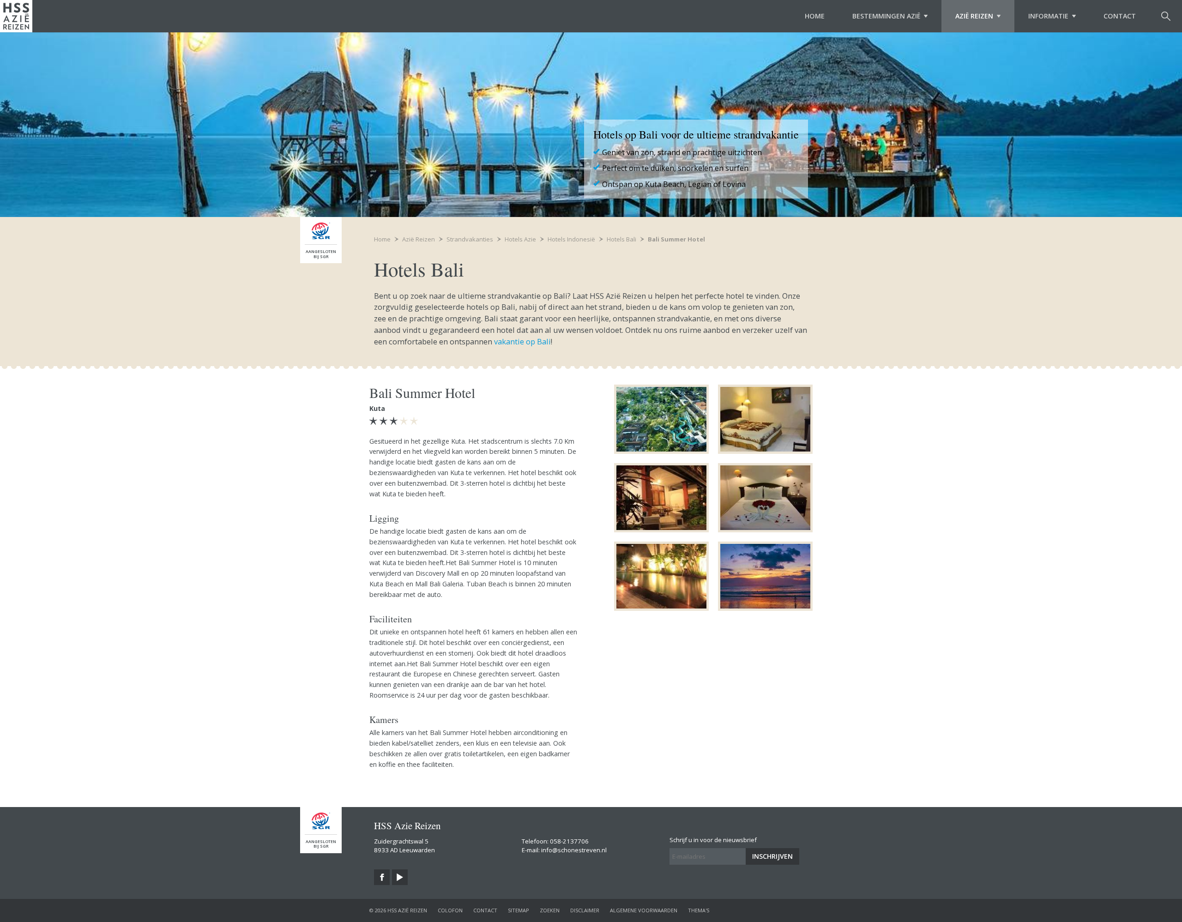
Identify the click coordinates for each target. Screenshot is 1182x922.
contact (485, 910)
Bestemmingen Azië (886, 16)
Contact (1120, 16)
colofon (450, 910)
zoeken (550, 910)
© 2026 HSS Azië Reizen (398, 910)
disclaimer (584, 910)
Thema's (698, 910)
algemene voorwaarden (643, 910)
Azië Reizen (974, 16)
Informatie (1048, 16)
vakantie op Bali (521, 341)
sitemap (518, 910)
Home (815, 16)
